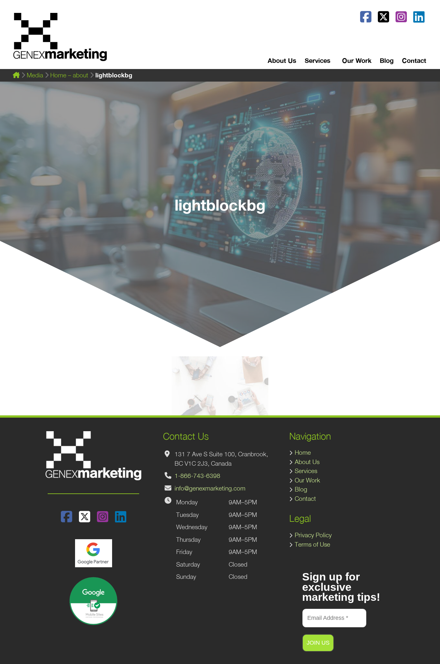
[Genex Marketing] (60, 40)
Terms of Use (312, 544)
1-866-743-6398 (197, 475)
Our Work (356, 60)
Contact (414, 60)
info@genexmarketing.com (210, 488)
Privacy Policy (313, 535)
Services (306, 470)
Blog (387, 60)
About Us (282, 60)
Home (303, 452)
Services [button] (317, 60)
